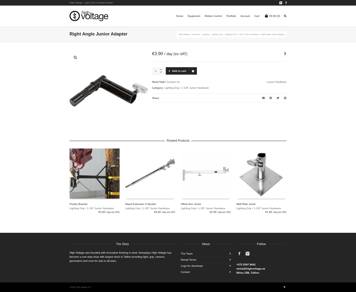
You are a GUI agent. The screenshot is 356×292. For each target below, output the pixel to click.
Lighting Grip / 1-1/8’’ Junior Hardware (186, 87)
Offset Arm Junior (191, 204)
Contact (185, 271)
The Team (187, 253)
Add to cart (179, 70)
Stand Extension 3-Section (140, 204)
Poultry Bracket (78, 204)
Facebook (286, 3)
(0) (274, 15)
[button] (75, 57)
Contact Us (173, 81)
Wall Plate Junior (246, 204)
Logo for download (192, 265)
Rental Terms (188, 259)
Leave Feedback (276, 81)
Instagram (280, 3)
